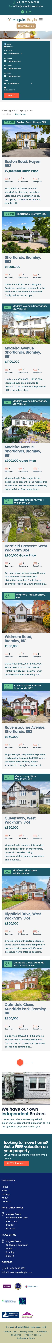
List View (6, 114)
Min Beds (7, 73)
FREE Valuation (26, 25)
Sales (8, 44)
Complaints (43, 1331)
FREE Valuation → (16, 1163)
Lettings (9, 47)
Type (6, 80)
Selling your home (26, 1338)
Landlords (16, 1335)
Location (8, 50)
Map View (20, 114)
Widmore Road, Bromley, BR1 (18, 638)
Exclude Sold (9, 90)
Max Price (8, 65)
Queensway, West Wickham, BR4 (20, 820)
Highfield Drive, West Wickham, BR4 (23, 916)
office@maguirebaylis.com (28, 6)
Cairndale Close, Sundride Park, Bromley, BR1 (26, 1008)
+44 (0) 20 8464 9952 (27, 2)
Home (5, 1186)
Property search (33, 1335)
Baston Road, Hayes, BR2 (22, 163)
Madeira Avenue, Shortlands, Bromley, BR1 (23, 352)
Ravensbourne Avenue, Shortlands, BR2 (25, 729)
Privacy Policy (26, 1331)
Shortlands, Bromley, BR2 (23, 259)
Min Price (8, 58)
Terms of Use (9, 1331)
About (5, 1197)
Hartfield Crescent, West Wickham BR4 (26, 548)
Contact (6, 1201)
